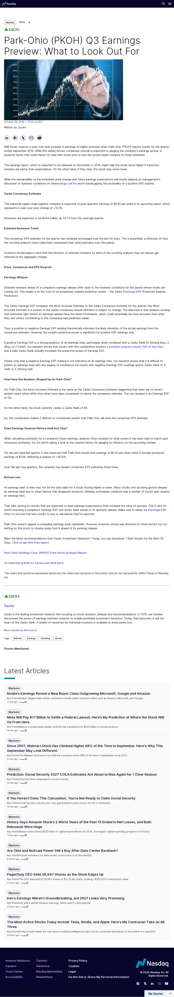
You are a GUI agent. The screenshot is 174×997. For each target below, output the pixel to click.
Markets (10, 22)
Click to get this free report (30, 542)
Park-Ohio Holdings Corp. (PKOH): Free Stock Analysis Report (45, 552)
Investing (45, 638)
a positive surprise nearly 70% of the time (135, 346)
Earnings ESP (132, 291)
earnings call (63, 183)
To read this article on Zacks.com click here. (34, 563)
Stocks (58, 638)
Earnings (31, 638)
